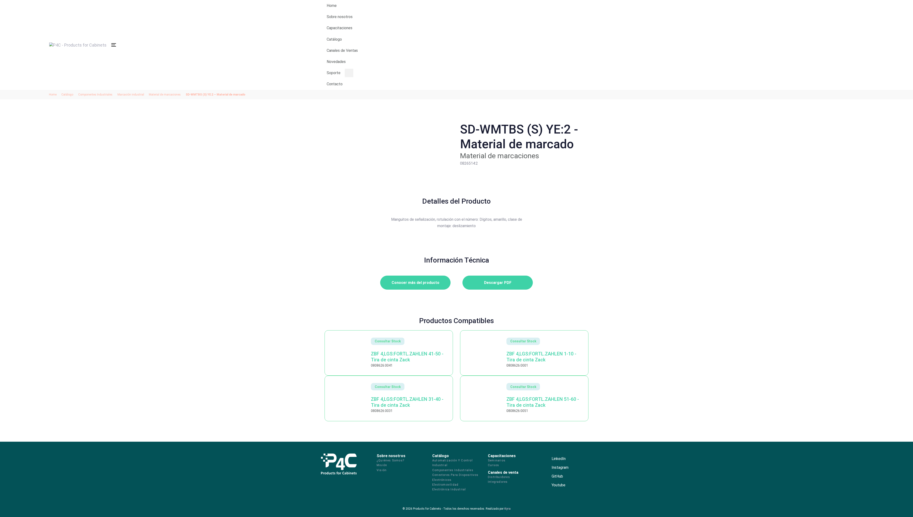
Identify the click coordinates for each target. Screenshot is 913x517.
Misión (382, 465)
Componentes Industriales (95, 94)
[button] (599, 45)
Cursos (493, 465)
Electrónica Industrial (449, 489)
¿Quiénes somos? (390, 460)
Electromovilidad (445, 484)
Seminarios (496, 460)
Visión (382, 470)
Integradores (498, 481)
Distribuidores (499, 477)
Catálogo (67, 94)
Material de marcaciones (165, 94)
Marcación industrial (130, 94)
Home (53, 94)
